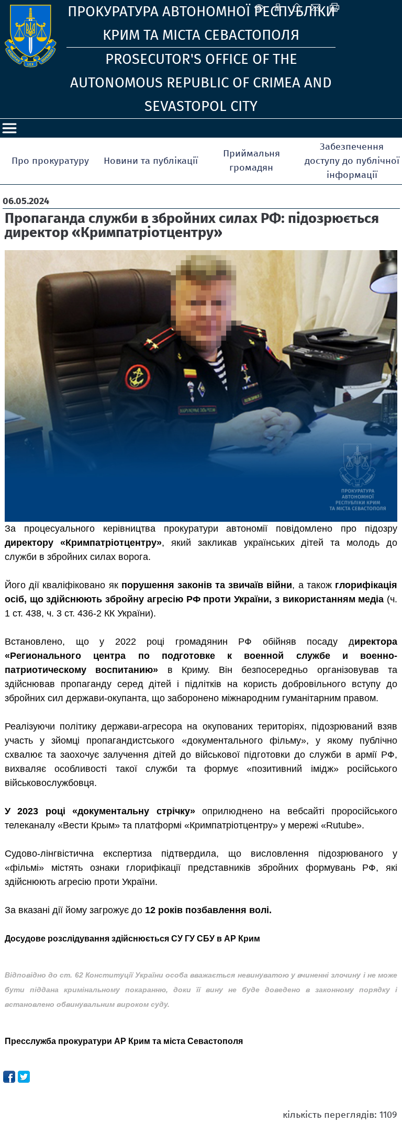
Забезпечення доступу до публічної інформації (352, 161)
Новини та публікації (151, 160)
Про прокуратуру (50, 160)
